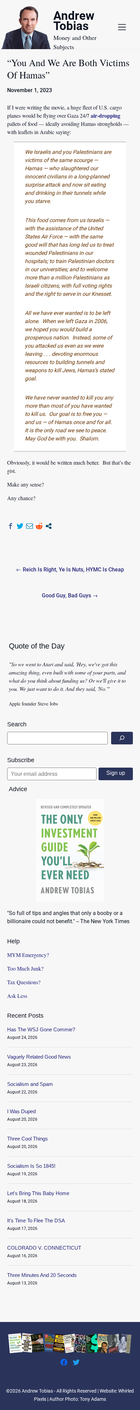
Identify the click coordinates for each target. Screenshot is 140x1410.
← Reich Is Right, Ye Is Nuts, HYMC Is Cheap (70, 569)
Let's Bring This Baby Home (38, 1193)
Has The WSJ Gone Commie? (41, 1029)
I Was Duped (21, 1111)
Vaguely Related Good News (39, 1057)
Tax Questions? (23, 982)
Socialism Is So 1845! (31, 1166)
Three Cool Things (27, 1139)
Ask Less (17, 995)
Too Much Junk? (25, 968)
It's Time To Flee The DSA (36, 1220)
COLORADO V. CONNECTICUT (44, 1248)
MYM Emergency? (28, 954)
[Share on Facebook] (10, 526)
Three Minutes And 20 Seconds (42, 1275)
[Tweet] (20, 526)
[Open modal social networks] (48, 526)
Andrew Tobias (73, 22)
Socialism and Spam (30, 1084)
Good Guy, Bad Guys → (70, 595)
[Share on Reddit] (39, 526)
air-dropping (105, 115)
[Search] (122, 738)
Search (17, 724)
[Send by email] (29, 526)
